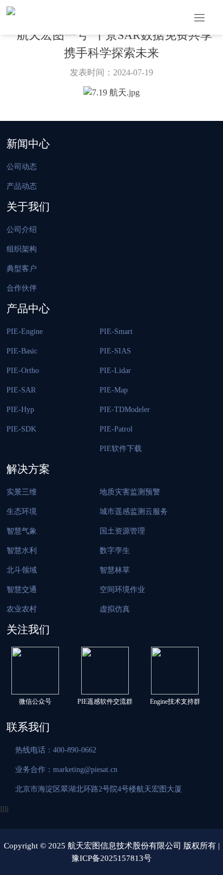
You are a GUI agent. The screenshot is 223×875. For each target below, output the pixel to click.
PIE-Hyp (20, 410)
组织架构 (21, 249)
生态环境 (21, 511)
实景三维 (21, 492)
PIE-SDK (21, 429)
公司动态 (21, 167)
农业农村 (21, 609)
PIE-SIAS (115, 351)
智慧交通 (21, 590)
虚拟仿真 (115, 609)
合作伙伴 (21, 288)
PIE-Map (114, 390)
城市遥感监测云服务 (134, 511)
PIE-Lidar (115, 370)
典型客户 (21, 269)
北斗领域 (21, 570)
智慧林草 (115, 570)
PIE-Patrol (116, 429)
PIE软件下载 (121, 449)
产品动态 (21, 186)
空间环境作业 (122, 590)
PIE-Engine (24, 331)
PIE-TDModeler (125, 410)
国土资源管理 (122, 531)
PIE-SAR (21, 390)
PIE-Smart (116, 331)
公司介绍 (21, 230)
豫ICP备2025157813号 (111, 858)
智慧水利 (21, 550)
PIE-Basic (21, 351)
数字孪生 (115, 550)
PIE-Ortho (22, 370)
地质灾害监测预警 (130, 492)
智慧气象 (21, 531)
